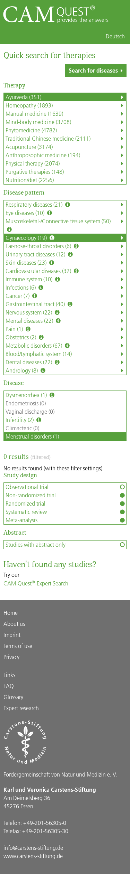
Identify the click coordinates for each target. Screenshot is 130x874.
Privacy (11, 656)
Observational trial (27, 486)
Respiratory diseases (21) (35, 204)
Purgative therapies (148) (35, 171)
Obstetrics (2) (21, 337)
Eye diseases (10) (26, 212)
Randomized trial (25, 503)
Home (10, 612)
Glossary (13, 697)
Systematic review (26, 511)
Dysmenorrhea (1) (27, 394)
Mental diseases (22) (30, 320)
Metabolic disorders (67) (34, 345)
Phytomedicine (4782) (31, 130)
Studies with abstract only (36, 544)
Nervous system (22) (29, 312)
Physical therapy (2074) (33, 163)
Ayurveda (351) (23, 97)
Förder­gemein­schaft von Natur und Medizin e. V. (60, 774)
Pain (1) (15, 328)
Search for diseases (93, 70)
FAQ (8, 685)
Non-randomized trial (31, 495)
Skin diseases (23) (27, 262)
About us (14, 623)
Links (9, 674)
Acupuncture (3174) (29, 146)
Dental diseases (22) (29, 362)
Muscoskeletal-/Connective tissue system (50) (58, 221)
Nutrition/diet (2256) (30, 180)
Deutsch (115, 36)
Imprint (11, 634)
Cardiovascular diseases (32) (39, 270)
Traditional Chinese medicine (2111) (48, 138)
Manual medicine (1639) (34, 113)
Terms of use (17, 645)
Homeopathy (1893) (29, 105)
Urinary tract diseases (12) (36, 254)
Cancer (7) (18, 295)
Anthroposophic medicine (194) (43, 155)
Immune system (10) (30, 279)
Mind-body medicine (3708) (38, 121)
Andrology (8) (22, 370)
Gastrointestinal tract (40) (36, 304)
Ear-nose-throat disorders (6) (39, 246)
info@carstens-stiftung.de (33, 847)
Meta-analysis (21, 520)
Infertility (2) (20, 419)
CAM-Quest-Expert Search (35, 583)
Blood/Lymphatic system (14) (39, 353)
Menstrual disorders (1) (32, 436)
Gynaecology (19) (27, 237)
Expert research (21, 708)
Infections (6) (21, 287)
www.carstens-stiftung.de (33, 855)
